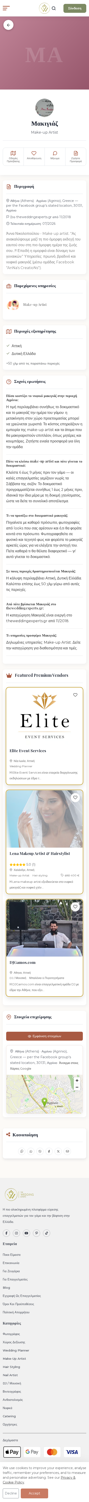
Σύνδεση (74, 8)
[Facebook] (6, 1233)
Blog (6, 1287)
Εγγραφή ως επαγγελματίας (22, 1296)
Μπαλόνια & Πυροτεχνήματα (46, 978)
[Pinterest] (36, 1233)
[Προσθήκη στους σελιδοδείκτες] (75, 695)
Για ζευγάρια (11, 1271)
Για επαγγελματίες (15, 1279)
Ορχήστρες (10, 1424)
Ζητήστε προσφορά (76, 160)
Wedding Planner (21, 766)
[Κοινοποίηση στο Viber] (40, 1151)
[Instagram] (16, 1233)
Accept (34, 1493)
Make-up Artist (19, 875)
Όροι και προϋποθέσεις (18, 1304)
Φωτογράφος (11, 1334)
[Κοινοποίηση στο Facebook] (49, 1151)
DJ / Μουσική (18, 978)
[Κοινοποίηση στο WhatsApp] (30, 1151)
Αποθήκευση (34, 158)
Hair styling (39, 875)
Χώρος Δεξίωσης (14, 1342)
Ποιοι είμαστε (12, 1254)
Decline (11, 1493)
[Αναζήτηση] (53, 8)
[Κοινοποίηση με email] (67, 1151)
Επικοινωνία (11, 1263)
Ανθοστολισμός (13, 1400)
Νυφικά (7, 1408)
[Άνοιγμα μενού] (6, 8)
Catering (9, 1416)
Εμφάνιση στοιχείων (47, 1036)
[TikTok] (46, 1233)
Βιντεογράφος (12, 1391)
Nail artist (10, 1375)
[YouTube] (26, 1233)
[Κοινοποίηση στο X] (58, 1151)
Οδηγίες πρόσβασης (13, 160)
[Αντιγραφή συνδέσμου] (21, 1151)
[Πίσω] (8, 25)
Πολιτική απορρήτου (16, 1312)
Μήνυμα (54, 158)
